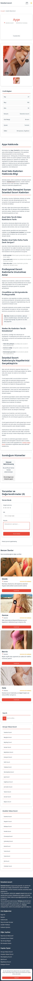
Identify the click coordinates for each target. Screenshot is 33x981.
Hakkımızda (4, 920)
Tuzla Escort (7, 851)
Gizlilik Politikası (5, 925)
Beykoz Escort (7, 801)
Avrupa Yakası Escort (7, 952)
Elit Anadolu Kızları (6, 943)
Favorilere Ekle (16, 35)
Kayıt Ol (3, 914)
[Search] (4, 718)
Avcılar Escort (7, 796)
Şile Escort (6, 861)
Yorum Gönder (16, 533)
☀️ (31, 3)
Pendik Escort (7, 831)
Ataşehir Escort (8, 821)
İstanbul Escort (8, 732)
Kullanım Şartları (5, 927)
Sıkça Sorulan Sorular (7, 922)
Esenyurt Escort (8, 757)
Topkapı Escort (8, 767)
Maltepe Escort (8, 826)
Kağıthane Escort (8, 782)
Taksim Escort (7, 792)
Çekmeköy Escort (8, 841)
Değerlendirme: (7, 505)
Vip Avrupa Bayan (6, 941)
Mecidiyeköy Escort (9, 772)
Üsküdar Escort (8, 866)
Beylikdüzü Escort (8, 752)
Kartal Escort (7, 846)
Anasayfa (3, 11)
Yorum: (5, 520)
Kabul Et (17, 977)
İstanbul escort (6, 3)
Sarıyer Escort (7, 747)
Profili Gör (16, 590)
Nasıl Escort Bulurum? (7, 936)
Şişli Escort (6, 777)
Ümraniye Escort (8, 836)
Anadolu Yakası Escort (7, 954)
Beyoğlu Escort (8, 737)
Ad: (4, 512)
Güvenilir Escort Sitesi (7, 938)
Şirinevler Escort (8, 787)
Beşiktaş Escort (8, 742)
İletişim (3, 917)
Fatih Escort (7, 762)
